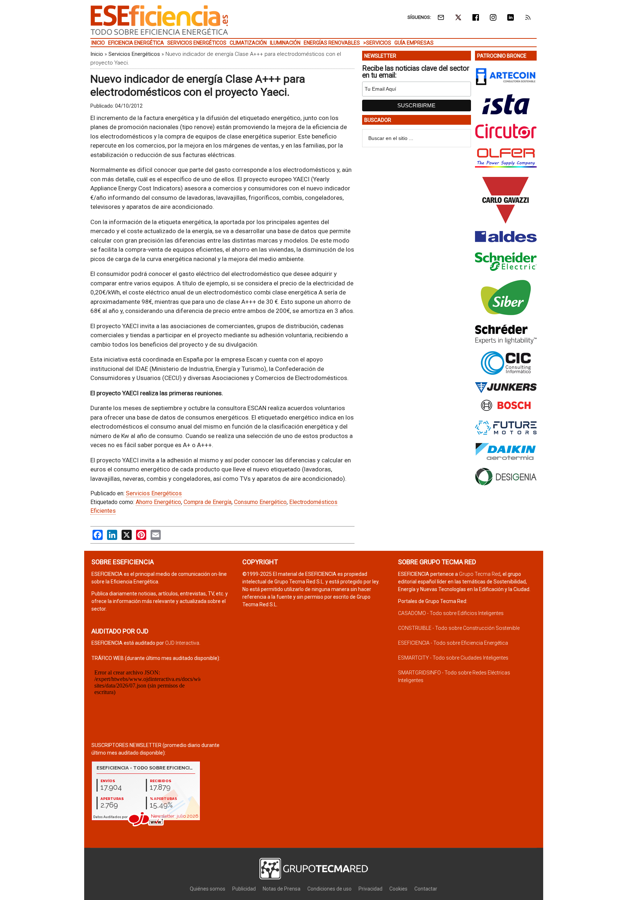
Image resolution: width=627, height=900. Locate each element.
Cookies (398, 889)
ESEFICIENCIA (159, 20)
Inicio (96, 54)
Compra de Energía (207, 502)
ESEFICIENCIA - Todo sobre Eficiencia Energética (453, 643)
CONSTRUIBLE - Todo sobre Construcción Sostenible (459, 628)
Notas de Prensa (281, 889)
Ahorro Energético (158, 502)
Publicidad (244, 889)
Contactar (425, 889)
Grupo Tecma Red (479, 574)
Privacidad (370, 889)
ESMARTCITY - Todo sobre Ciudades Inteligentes (453, 658)
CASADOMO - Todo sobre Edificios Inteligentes (451, 613)
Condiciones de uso (329, 889)
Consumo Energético (260, 502)
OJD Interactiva (182, 643)
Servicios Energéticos (134, 54)
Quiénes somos (207, 889)
